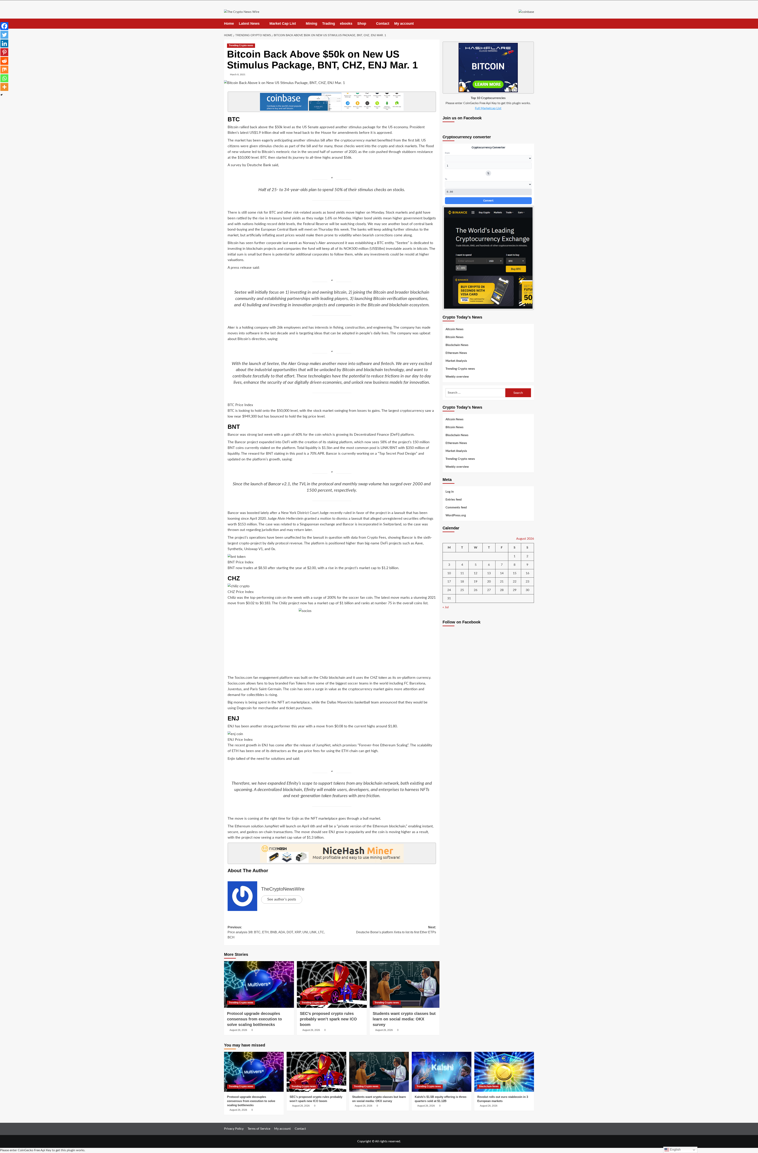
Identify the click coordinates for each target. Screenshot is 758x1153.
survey (236, 165)
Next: (396, 930)
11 (462, 573)
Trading (328, 23)
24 (449, 590)
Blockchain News (457, 345)
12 (475, 573)
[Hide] (1, 94)
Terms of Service (259, 1128)
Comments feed (456, 507)
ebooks (346, 23)
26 (475, 590)
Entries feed (454, 499)
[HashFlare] (488, 67)
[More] (4, 87)
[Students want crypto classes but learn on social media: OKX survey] (405, 984)
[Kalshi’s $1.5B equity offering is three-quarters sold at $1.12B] (441, 1072)
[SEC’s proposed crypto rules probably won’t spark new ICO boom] (332, 984)
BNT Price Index (240, 562)
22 (514, 581)
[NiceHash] (332, 853)
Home (229, 23)
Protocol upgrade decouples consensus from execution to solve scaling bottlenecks (254, 1019)
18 (462, 581)
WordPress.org (456, 515)
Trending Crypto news (241, 45)
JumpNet (323, 745)
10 (449, 573)
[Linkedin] (4, 43)
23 (527, 581)
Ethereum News (456, 353)
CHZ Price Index (241, 592)
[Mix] (4, 70)
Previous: (276, 932)
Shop (361, 23)
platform (286, 678)
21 (502, 581)
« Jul (446, 607)
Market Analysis (456, 360)
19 (475, 581)
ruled (347, 513)
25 (462, 590)
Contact (382, 23)
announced (388, 702)
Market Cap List (282, 23)
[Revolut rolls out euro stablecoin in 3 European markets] (504, 1072)
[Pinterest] (4, 52)
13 (489, 573)
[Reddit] (4, 61)
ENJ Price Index (240, 740)
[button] (531, 23)
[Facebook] (4, 26)
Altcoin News (454, 329)
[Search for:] (475, 392)
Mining (311, 23)
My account (404, 23)
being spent (258, 702)
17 (449, 581)
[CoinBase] (526, 11)
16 (527, 573)
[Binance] (488, 257)
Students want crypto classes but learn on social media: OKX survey (404, 1019)
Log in (450, 491)
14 (502, 573)
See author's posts (281, 899)
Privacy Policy (234, 1128)
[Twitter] (4, 35)
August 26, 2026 (238, 1030)
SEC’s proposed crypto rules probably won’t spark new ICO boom (328, 1019)
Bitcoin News (454, 337)
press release (241, 268)
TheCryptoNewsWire (282, 889)
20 (489, 581)
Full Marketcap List (488, 108)
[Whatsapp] (4, 78)
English (675, 1149)
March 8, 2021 (237, 74)
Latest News (249, 23)
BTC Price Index (240, 405)
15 (514, 573)
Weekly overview (457, 376)
